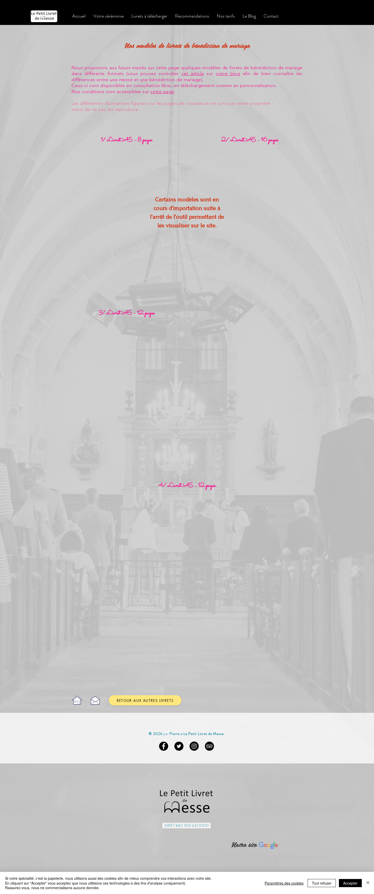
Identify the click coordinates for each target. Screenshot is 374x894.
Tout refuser (322, 883)
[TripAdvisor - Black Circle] (209, 746)
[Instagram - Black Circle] (194, 746)
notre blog (228, 73)
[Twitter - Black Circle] (178, 746)
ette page (163, 91)
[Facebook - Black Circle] (163, 746)
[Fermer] (368, 883)
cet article (192, 73)
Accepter (350, 883)
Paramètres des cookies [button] (284, 883)
